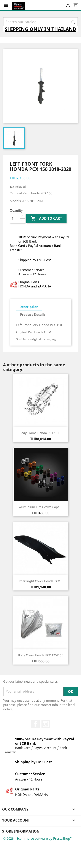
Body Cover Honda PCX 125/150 (40, 655)
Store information (21, 831)
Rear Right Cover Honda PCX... (40, 581)
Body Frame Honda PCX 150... (40, 433)
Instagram (45, 724)
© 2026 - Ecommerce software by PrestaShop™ (38, 838)
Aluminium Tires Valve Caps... (40, 507)
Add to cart (46, 218)
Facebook (35, 724)
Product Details (32, 314)
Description (28, 307)
